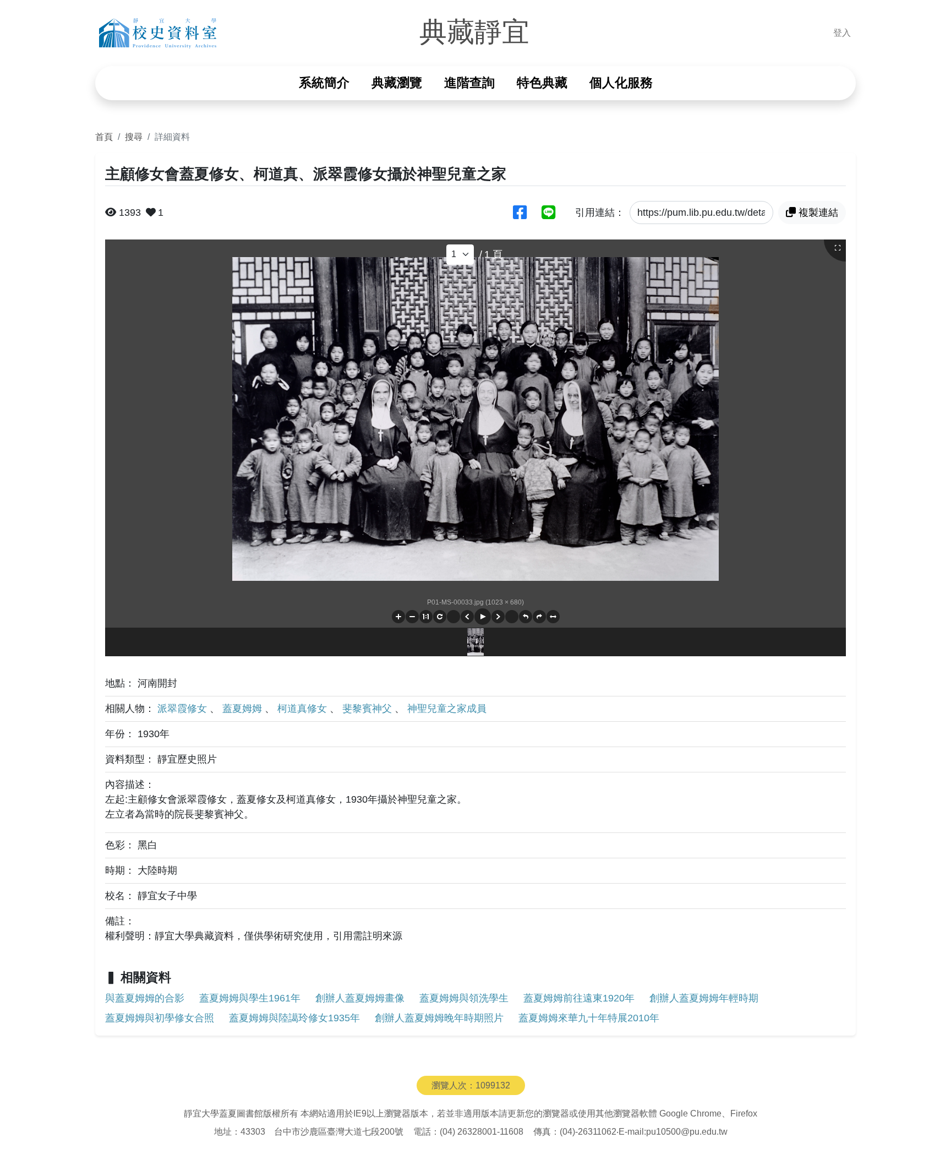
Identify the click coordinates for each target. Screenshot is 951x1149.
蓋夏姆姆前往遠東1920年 (579, 998)
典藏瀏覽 (396, 83)
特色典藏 (542, 83)
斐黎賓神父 (368, 708)
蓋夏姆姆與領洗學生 (464, 998)
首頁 (104, 136)
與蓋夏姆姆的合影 (144, 998)
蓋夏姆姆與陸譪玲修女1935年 (294, 1017)
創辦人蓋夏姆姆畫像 (360, 998)
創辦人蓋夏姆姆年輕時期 (703, 998)
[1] (460, 254)
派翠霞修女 (183, 708)
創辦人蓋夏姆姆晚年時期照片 (439, 1017)
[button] (398, 616)
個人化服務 (621, 83)
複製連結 (818, 212)
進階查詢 (469, 83)
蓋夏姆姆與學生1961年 (249, 998)
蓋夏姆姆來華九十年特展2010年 (588, 1017)
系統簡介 (324, 83)
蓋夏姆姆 (243, 708)
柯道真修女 (303, 708)
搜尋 (134, 136)
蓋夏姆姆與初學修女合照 (159, 1017)
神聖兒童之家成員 (447, 708)
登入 (842, 32)
